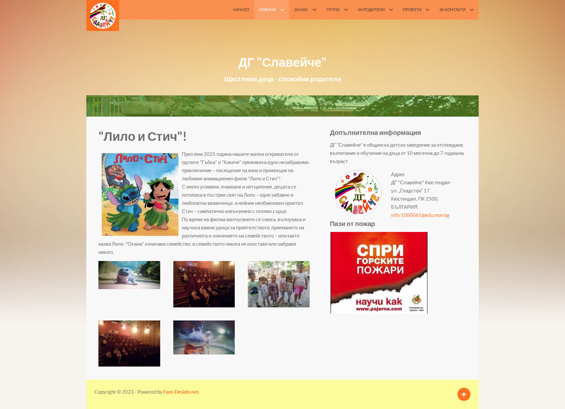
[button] (129, 275)
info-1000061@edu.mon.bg (420, 215)
